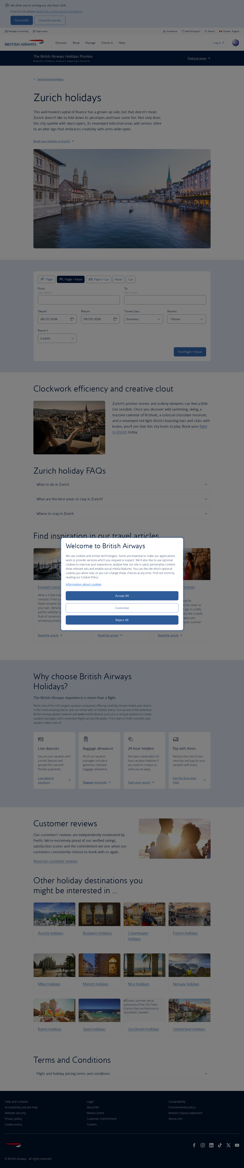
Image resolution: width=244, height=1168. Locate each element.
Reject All (122, 620)
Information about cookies (83, 584)
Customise (122, 608)
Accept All (122, 596)
